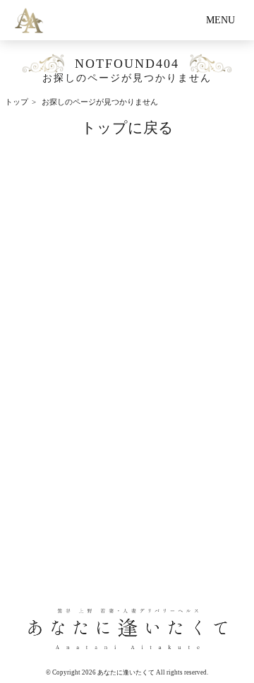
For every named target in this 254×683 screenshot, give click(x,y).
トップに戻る (127, 127)
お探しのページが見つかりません (100, 102)
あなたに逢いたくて (126, 672)
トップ (16, 102)
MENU (220, 20)
